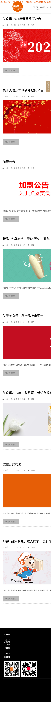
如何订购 (7, 642)
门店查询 (7, 645)
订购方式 (7, 640)
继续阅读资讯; (10, 71)
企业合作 (7, 653)
